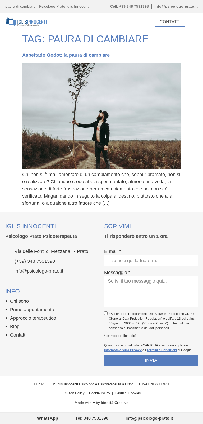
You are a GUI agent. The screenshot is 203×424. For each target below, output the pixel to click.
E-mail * (112, 251)
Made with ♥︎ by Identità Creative (101, 402)
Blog (15, 326)
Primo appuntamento (32, 309)
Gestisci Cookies (128, 393)
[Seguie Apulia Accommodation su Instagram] (19, 347)
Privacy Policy (73, 393)
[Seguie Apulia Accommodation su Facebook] (8, 347)
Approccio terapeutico (33, 318)
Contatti (18, 335)
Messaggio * (117, 272)
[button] (194, 21)
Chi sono (19, 301)
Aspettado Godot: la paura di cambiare (66, 55)
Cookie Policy (99, 393)
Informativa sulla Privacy (123, 350)
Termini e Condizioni (162, 350)
